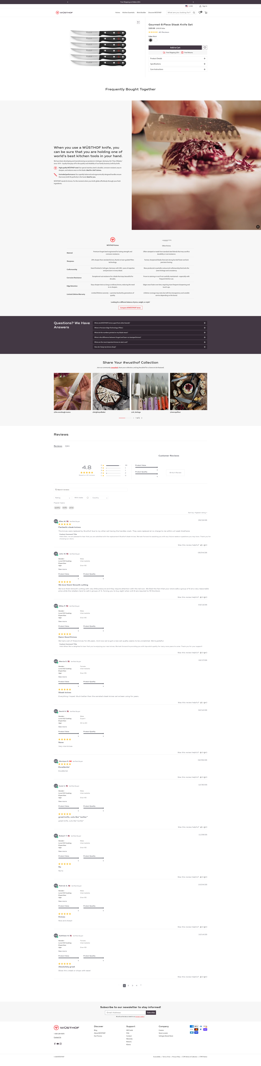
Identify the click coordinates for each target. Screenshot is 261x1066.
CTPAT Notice (203, 1057)
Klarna (128, 1044)
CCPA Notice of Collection (189, 1057)
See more (62, 569)
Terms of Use (166, 1057)
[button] (114, 465)
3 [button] (132, 985)
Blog (95, 1030)
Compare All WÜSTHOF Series (130, 308)
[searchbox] (90, 490)
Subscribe (151, 1012)
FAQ (127, 1033)
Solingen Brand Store (166, 1036)
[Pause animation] (258, 227)
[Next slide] (193, 2)
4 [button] (136, 985)
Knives (118, 12)
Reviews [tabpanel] (58, 446)
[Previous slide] (68, 2)
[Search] (194, 12)
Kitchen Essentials (128, 12)
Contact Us (57, 1037)
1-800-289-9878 (59, 1034)
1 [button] (124, 985)
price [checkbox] (71, 508)
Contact (129, 1036)
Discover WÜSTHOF (154, 12)
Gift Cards (129, 1030)
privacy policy (139, 1016)
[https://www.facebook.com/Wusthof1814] (55, 1044)
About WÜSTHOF (100, 1033)
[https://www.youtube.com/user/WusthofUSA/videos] (58, 1044)
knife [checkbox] (65, 508)
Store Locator (163, 1033)
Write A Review (175, 473)
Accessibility (157, 1057)
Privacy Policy (176, 1057)
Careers (161, 1030)
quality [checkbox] (57, 508)
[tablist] (130, 446)
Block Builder (141, 12)
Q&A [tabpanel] (67, 446)
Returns (129, 1042)
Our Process (98, 1036)
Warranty (129, 1039)
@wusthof (114, 367)
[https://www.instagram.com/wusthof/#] (61, 1044)
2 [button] (128, 985)
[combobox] (181, 12)
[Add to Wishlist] (205, 47)
